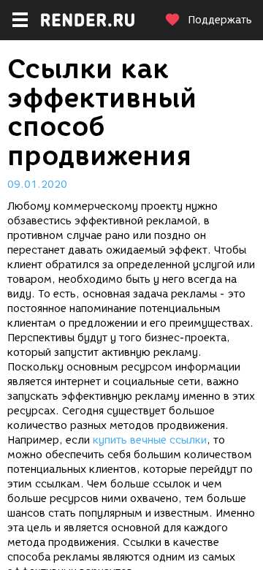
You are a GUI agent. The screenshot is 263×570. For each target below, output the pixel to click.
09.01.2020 (37, 184)
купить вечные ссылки (150, 440)
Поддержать (220, 20)
